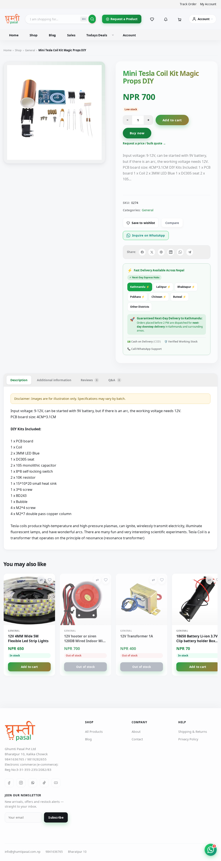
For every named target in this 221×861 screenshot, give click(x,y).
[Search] (92, 19)
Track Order (188, 4)
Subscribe (55, 817)
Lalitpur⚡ (163, 287)
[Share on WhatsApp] (180, 252)
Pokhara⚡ (137, 297)
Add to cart (172, 120)
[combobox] (61, 19)
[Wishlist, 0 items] (151, 19)
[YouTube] (55, 782)
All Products (94, 731)
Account (129, 35)
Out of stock (85, 667)
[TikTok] (44, 782)
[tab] (19, 380)
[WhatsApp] (32, 782)
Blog (52, 35)
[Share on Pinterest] (161, 252)
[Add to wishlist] (49, 579)
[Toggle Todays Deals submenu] (113, 35)
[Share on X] (151, 252)
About (136, 731)
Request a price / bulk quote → (144, 143)
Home (13, 35)
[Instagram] (20, 782)
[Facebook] (9, 782)
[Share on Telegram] (189, 252)
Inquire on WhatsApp (148, 235)
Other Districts (139, 307)
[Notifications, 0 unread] (165, 19)
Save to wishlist (143, 223)
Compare (172, 223)
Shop (33, 35)
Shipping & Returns (192, 731)
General (30, 50)
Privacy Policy (188, 739)
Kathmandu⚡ (139, 287)
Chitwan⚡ (159, 297)
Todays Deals (96, 35)
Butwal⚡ (179, 297)
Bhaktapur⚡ (186, 287)
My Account (208, 4)
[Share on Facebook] (142, 252)
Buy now (137, 133)
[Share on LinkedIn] (170, 252)
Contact (137, 739)
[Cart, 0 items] (179, 19)
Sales (71, 35)
